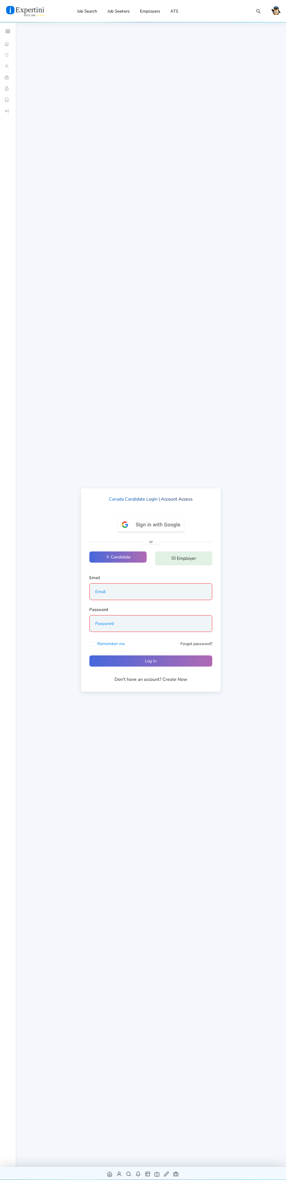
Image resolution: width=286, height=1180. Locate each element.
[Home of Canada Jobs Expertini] (110, 1173)
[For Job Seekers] (8, 66)
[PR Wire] (8, 111)
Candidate (120, 557)
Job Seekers (119, 11)
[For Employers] (8, 77)
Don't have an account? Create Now (151, 679)
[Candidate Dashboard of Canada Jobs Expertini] (119, 1173)
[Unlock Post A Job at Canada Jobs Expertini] (166, 1173)
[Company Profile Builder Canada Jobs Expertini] (157, 1173)
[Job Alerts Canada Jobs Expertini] (138, 1173)
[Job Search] (258, 11)
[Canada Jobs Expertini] (32, 11)
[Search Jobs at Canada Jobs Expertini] (129, 1173)
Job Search (87, 11)
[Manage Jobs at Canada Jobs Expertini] (176, 1173)
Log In (151, 661)
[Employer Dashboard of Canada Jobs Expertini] (148, 1173)
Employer (186, 558)
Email (94, 577)
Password (98, 609)
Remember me (111, 643)
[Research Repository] (8, 100)
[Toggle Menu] (8, 31)
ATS (174, 11)
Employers (150, 11)
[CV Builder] (8, 89)
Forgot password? (196, 643)
